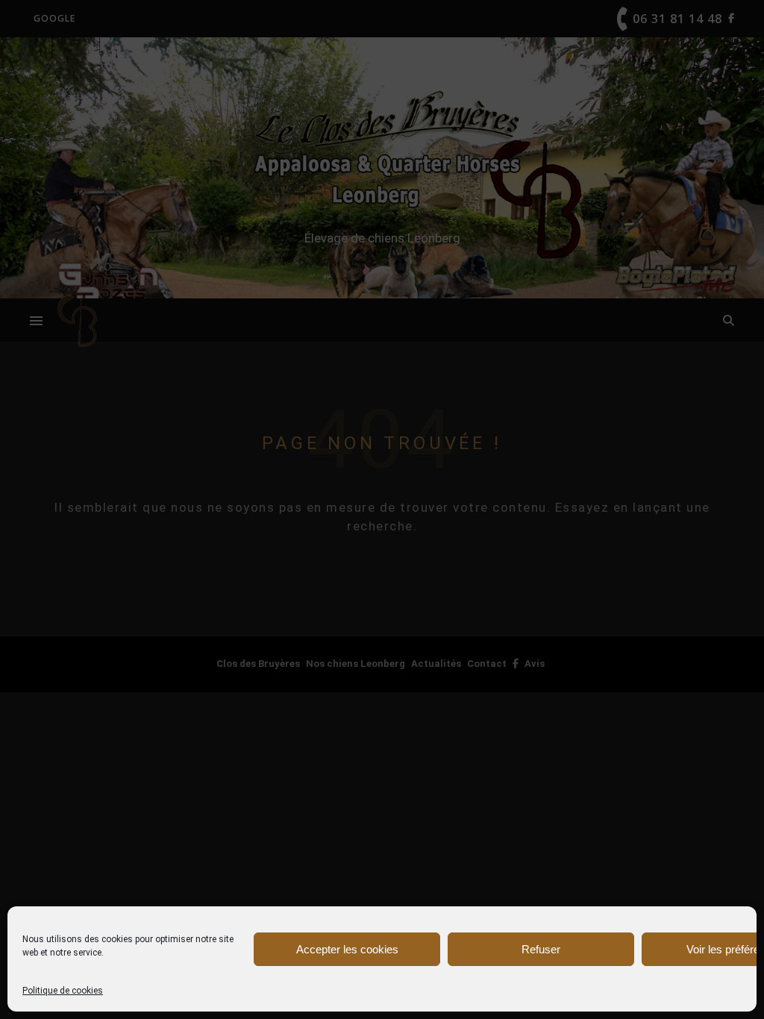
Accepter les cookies (347, 949)
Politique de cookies (62, 990)
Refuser (541, 949)
